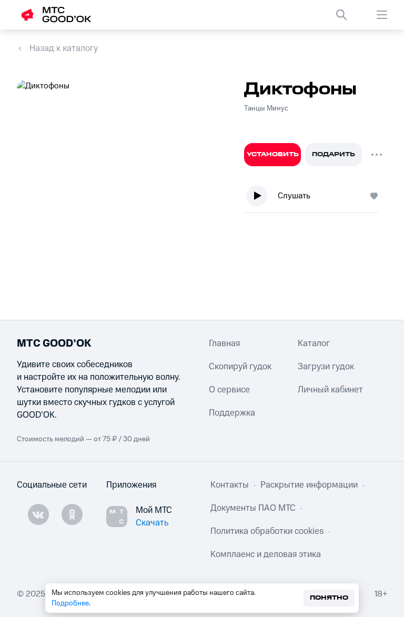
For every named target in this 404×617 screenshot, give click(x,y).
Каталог (314, 343)
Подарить (333, 154)
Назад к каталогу (63, 48)
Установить (273, 154)
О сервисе (229, 390)
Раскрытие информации (309, 485)
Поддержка (232, 413)
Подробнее (70, 603)
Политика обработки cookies (267, 531)
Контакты (229, 485)
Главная (224, 343)
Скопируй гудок (240, 366)
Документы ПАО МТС (253, 508)
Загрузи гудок (326, 366)
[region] (315, 198)
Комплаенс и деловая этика (265, 554)
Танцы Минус (266, 108)
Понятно (329, 597)
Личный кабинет (330, 390)
